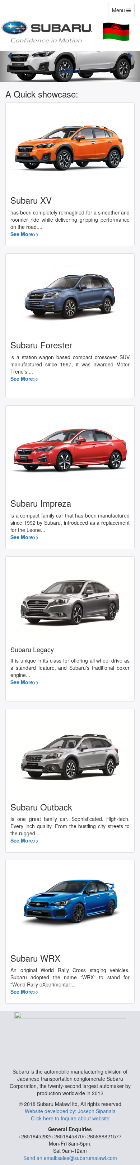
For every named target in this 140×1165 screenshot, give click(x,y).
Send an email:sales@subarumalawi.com (70, 1157)
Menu (123, 11)
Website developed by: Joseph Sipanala (70, 1111)
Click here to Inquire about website (70, 1118)
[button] (10, 55)
